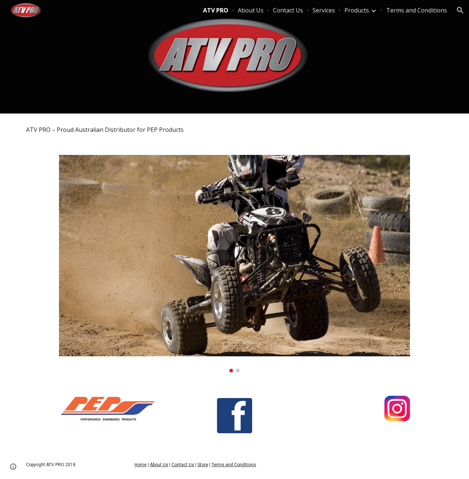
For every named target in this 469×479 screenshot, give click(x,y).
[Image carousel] (234, 263)
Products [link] (356, 10)
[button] (460, 10)
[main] (234, 129)
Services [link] (324, 10)
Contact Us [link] (288, 10)
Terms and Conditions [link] (416, 10)
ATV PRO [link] (215, 10)
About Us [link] (250, 10)
